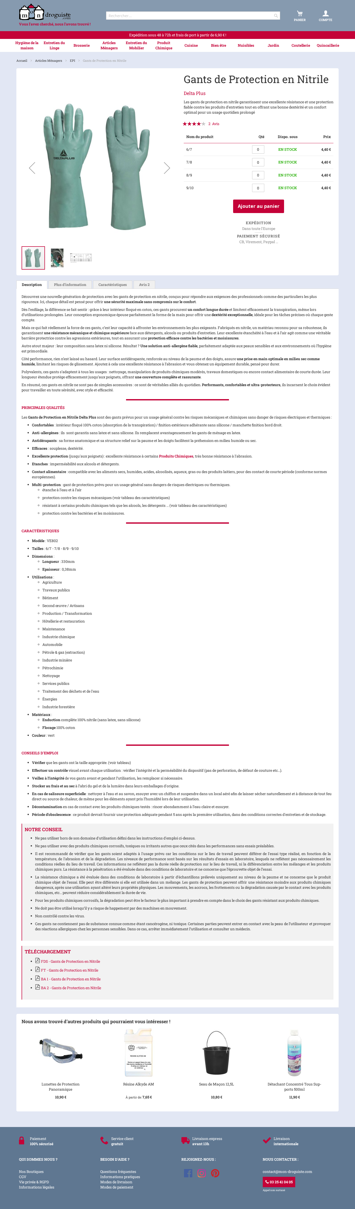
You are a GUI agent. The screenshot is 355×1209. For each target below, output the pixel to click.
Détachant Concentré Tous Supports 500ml (294, 1087)
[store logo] (58, 11)
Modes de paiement (116, 1187)
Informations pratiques (120, 1176)
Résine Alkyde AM (138, 1084)
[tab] (31, 285)
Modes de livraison (116, 1181)
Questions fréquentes (118, 1171)
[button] (32, 168)
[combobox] (193, 15)
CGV (22, 1176)
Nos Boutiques (31, 1171)
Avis (144, 284)
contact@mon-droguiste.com (287, 1171)
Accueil (22, 60)
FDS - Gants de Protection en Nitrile (70, 961)
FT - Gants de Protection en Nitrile (69, 970)
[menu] (177, 45)
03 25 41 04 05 (281, 1181)
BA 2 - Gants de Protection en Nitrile (71, 987)
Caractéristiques (112, 284)
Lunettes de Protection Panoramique (61, 1087)
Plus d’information (70, 284)
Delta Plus (195, 93)
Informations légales (36, 1187)
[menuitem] (27, 45)
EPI (73, 60)
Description (32, 284)
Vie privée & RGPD (34, 1181)
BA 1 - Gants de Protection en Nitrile (71, 978)
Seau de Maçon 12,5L (216, 1084)
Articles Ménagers (49, 60)
